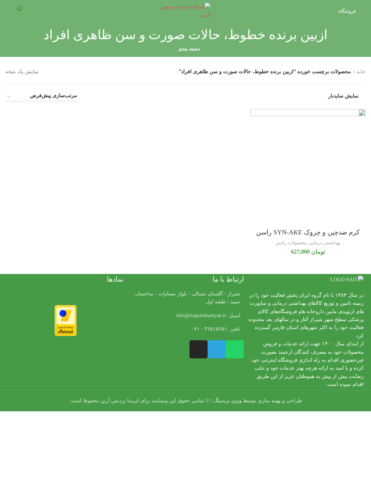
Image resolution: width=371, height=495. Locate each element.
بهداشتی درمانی (325, 242)
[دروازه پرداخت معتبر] (65, 320)
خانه (361, 71)
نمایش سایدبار (343, 96)
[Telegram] (217, 349)
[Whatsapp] (235, 349)
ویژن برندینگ (228, 400)
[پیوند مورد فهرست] (185, 316)
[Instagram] (198, 349)
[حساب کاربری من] (8, 11)
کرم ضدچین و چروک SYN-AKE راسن (308, 232)
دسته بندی (189, 48)
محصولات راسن (291, 242)
